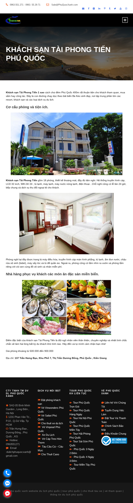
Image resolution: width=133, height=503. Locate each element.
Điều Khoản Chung (115, 433)
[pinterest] (104, 8)
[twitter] (115, 8)
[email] (83, 8)
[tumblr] (109, 8)
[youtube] (121, 8)
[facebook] (88, 8)
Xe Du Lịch (47, 434)
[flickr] (94, 8)
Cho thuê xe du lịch (52, 423)
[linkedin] (99, 8)
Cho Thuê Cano (50, 454)
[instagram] (126, 8)
